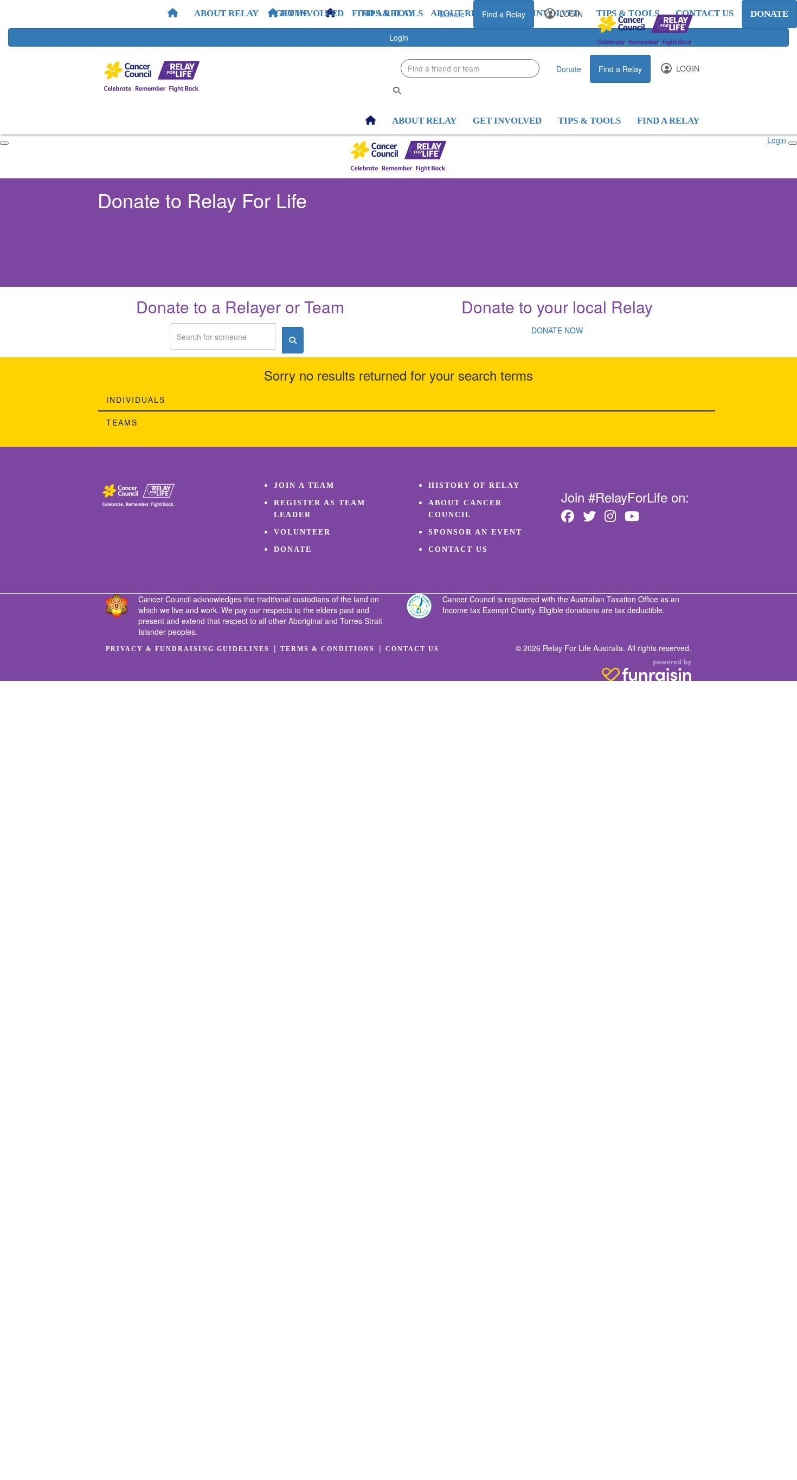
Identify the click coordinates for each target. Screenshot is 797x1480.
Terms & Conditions (327, 649)
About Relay (226, 13)
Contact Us (458, 549)
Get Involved (309, 13)
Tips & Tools (391, 13)
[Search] (397, 90)
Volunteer (302, 532)
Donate (452, 14)
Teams (122, 422)
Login (570, 13)
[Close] (792, 143)
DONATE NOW (557, 330)
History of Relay (474, 485)
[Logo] (645, 30)
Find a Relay (503, 14)
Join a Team (304, 485)
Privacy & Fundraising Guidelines (187, 649)
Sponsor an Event (475, 532)
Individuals (135, 399)
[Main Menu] (4, 143)
